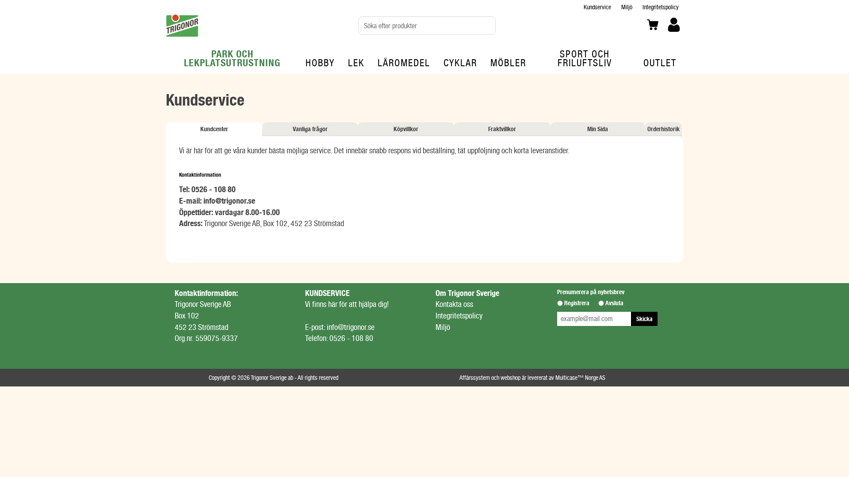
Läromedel (404, 62)
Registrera (576, 303)
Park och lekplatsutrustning (232, 58)
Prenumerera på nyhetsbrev (590, 291)
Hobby (320, 62)
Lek (356, 62)
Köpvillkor (406, 128)
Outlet (660, 62)
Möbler (508, 62)
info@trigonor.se (229, 200)
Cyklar (460, 62)
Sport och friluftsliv (585, 58)
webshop (510, 377)
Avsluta (614, 303)
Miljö (626, 7)
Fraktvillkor (502, 128)
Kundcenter (214, 128)
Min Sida (597, 128)
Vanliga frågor (310, 128)
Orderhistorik (663, 128)
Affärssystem (474, 377)
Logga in (674, 38)
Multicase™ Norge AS (580, 377)
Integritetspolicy (660, 7)
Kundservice (597, 7)
